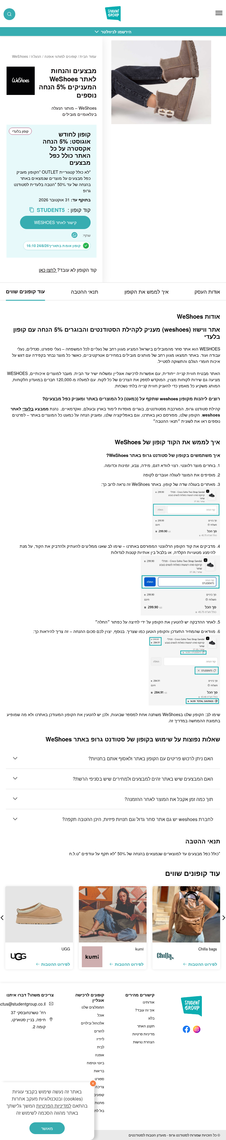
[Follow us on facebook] (186, 1028)
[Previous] (223, 917)
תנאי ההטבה (84, 291)
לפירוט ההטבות (202, 964)
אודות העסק (207, 291)
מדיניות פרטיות (143, 1033)
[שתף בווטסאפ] (74, 235)
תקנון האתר (145, 1025)
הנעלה (36, 56)
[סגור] (93, 1083)
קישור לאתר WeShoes (55, 222)
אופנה (99, 1054)
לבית (100, 1046)
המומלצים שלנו (93, 1006)
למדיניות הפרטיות (53, 1105)
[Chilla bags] (186, 914)
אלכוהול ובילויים (92, 1022)
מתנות (99, 1102)
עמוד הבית (88, 56)
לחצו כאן (48, 270)
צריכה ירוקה (95, 1086)
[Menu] (218, 13)
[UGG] (39, 914)
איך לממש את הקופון (146, 291)
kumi (139, 949)
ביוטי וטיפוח (95, 1062)
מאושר (47, 1128)
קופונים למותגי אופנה (60, 56)
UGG (66, 949)
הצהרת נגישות (143, 1041)
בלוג (151, 1017)
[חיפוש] (9, 14)
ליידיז (100, 1038)
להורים (99, 1030)
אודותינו (148, 1001)
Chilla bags (207, 949)
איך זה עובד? (144, 1009)
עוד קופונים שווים (25, 291)
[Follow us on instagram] (196, 1028)
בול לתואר (96, 1110)
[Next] (2, 917)
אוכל (100, 1014)
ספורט (99, 1078)
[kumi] (113, 914)
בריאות (99, 1070)
